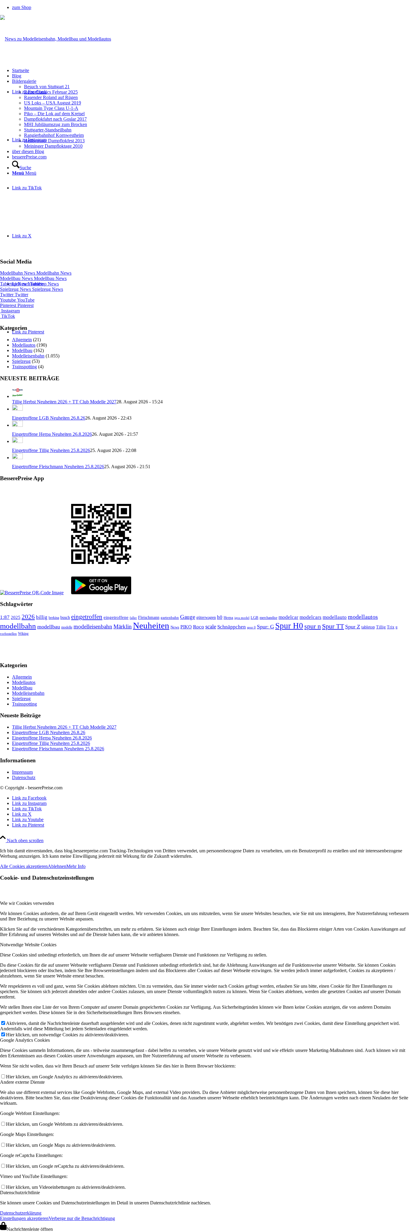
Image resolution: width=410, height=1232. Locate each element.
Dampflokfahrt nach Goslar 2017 (55, 119)
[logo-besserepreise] (55, 38)
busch (65, 617)
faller (133, 617)
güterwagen (206, 617)
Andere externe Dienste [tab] (22, 1082)
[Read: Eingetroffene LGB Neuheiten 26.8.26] (17, 408)
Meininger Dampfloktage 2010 (53, 146)
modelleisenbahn (93, 626)
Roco (198, 627)
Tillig (381, 627)
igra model (241, 617)
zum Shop (21, 7)
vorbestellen (8, 633)
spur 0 (251, 627)
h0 (219, 617)
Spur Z (352, 627)
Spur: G (265, 627)
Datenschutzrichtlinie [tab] (20, 1192)
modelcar (288, 617)
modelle (66, 627)
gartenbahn (170, 617)
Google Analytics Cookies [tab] (25, 1040)
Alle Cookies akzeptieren (24, 866)
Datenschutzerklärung (20, 1212)
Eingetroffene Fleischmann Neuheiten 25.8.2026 (58, 466)
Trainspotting (24, 366)
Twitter (14, 294)
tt (396, 627)
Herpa (228, 618)
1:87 (5, 617)
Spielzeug (21, 361)
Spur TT (333, 626)
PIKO (186, 626)
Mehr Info (76, 866)
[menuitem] (211, 7)
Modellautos (23, 345)
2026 (28, 616)
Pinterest (17, 305)
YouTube (17, 300)
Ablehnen (57, 866)
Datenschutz (23, 777)
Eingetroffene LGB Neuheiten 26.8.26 (48, 417)
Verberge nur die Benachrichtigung (82, 1218)
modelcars (310, 617)
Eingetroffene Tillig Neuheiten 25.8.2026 (51, 450)
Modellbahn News (35, 273)
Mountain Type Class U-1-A (51, 108)
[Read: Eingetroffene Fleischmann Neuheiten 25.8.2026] (17, 457)
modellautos (363, 616)
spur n (312, 626)
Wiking (23, 633)
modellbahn (18, 626)
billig (41, 617)
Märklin (122, 626)
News (174, 627)
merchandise (268, 618)
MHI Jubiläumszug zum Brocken (55, 124)
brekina (54, 618)
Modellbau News (33, 278)
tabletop (368, 627)
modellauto (335, 617)
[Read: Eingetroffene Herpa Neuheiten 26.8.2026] (17, 425)
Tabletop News (29, 283)
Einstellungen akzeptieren (24, 1218)
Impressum (22, 772)
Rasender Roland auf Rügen (51, 97)
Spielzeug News (31, 289)
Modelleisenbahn (28, 355)
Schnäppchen (231, 627)
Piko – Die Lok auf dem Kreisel (54, 113)
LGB (254, 617)
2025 (15, 617)
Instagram (10, 310)
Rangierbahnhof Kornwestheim (54, 135)
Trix (390, 627)
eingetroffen (86, 616)
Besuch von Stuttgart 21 (47, 86)
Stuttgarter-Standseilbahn (47, 129)
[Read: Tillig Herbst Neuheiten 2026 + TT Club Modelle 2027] (17, 396)
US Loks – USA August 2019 (52, 102)
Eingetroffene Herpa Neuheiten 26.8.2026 (52, 434)
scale (210, 626)
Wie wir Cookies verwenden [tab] (27, 903)
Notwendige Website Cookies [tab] (28, 944)
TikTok (7, 316)
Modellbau (22, 350)
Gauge (187, 617)
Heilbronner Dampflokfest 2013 (54, 140)
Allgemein (22, 339)
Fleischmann (148, 617)
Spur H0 (289, 625)
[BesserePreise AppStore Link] (32, 592)
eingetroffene (116, 617)
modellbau (48, 627)
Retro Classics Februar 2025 (51, 92)
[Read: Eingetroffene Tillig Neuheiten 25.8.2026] (17, 441)
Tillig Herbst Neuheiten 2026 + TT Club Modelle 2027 (64, 401)
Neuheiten (151, 625)
